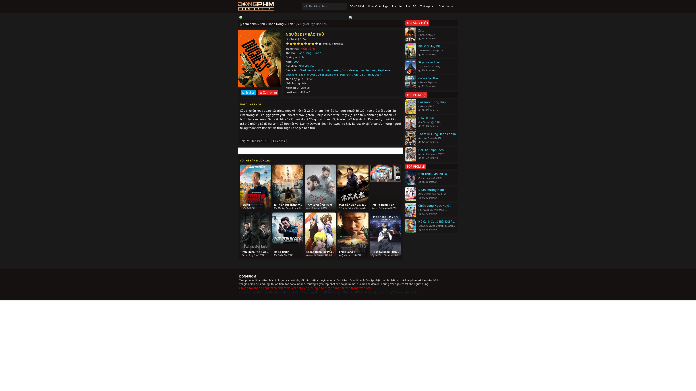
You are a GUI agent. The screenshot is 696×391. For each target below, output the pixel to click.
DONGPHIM (247, 276)
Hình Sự (318, 53)
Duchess (279, 141)
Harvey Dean (373, 74)
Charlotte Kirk (307, 70)
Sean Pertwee (307, 74)
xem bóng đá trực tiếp (393, 292)
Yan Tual (358, 74)
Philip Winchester (329, 70)
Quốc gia (444, 6)
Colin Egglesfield (328, 74)
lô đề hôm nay (330, 292)
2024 (297, 61)
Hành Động (304, 53)
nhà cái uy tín (310, 292)
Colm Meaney (350, 70)
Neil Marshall (307, 66)
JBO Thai (361, 292)
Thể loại (425, 6)
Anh (301, 57)
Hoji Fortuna (368, 70)
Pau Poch (345, 74)
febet (372, 292)
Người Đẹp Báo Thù (305, 34)
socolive (244, 292)
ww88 (256, 292)
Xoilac (415, 292)
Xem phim (269, 92)
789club (347, 292)
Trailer (249, 92)
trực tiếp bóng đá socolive (280, 292)
